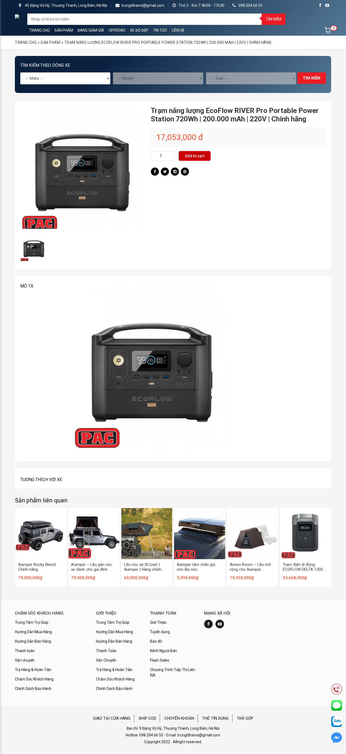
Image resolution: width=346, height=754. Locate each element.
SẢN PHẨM (63, 30)
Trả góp (245, 718)
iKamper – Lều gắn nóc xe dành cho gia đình (91, 567)
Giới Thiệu (158, 622)
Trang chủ (39, 30)
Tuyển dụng (160, 632)
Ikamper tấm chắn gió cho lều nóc (196, 567)
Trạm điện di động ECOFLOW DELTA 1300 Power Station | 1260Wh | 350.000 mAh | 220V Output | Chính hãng (305, 567)
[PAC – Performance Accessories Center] (17, 16)
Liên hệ (178, 30)
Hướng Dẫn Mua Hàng (33, 632)
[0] (327, 30)
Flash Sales (159, 660)
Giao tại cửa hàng (112, 718)
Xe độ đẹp (139, 30)
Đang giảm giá (91, 30)
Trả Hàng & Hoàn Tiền (33, 670)
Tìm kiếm (273, 19)
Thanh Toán (106, 651)
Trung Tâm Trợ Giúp (31, 622)
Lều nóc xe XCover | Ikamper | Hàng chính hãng (142, 567)
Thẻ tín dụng (215, 718)
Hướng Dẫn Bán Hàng (33, 641)
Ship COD (147, 718)
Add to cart (194, 156)
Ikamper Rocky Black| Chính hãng (37, 567)
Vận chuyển (25, 660)
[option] (81, 167)
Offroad (117, 30)
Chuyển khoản (179, 718)
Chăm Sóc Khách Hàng (34, 679)
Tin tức (160, 30)
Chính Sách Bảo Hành (33, 688)
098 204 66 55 (250, 5)
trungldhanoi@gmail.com (142, 5)
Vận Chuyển (106, 660)
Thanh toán (25, 651)
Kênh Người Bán (163, 651)
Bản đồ (156, 641)
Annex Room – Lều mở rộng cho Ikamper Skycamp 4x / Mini (250, 567)
